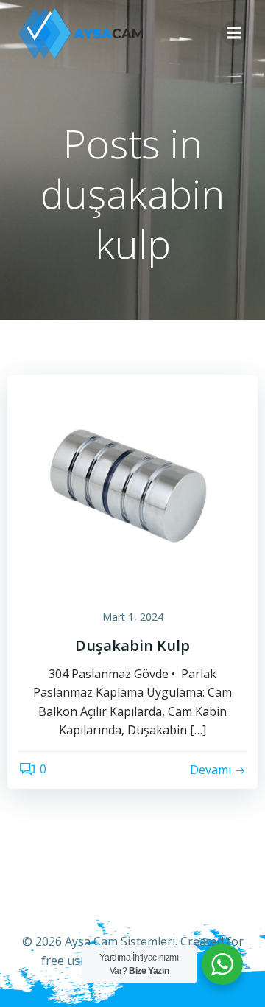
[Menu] (234, 33)
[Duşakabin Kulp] (132, 484)
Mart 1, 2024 (132, 617)
